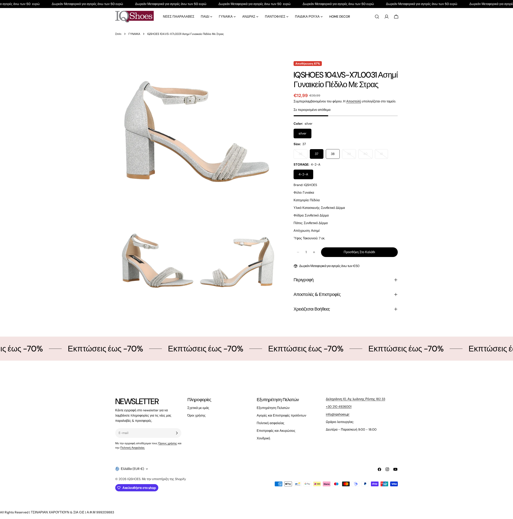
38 (333, 154)
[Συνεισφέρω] (177, 433)
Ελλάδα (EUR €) (132, 469)
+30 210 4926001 (338, 407)
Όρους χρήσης (167, 443)
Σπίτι (118, 34)
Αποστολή (353, 101)
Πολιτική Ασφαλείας (132, 447)
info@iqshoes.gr (337, 414)
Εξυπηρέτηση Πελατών (273, 408)
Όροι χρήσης (196, 415)
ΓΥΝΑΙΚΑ (134, 34)
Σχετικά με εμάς (198, 408)
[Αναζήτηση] (377, 17)
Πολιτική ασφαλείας (270, 423)
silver (302, 133)
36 (303, 155)
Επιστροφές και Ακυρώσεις (276, 431)
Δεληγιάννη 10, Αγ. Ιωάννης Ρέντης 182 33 (355, 399)
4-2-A (303, 174)
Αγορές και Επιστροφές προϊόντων (281, 415)
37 (316, 154)
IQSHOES (133, 479)
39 (351, 155)
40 (368, 155)
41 (384, 155)
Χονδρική (263, 438)
